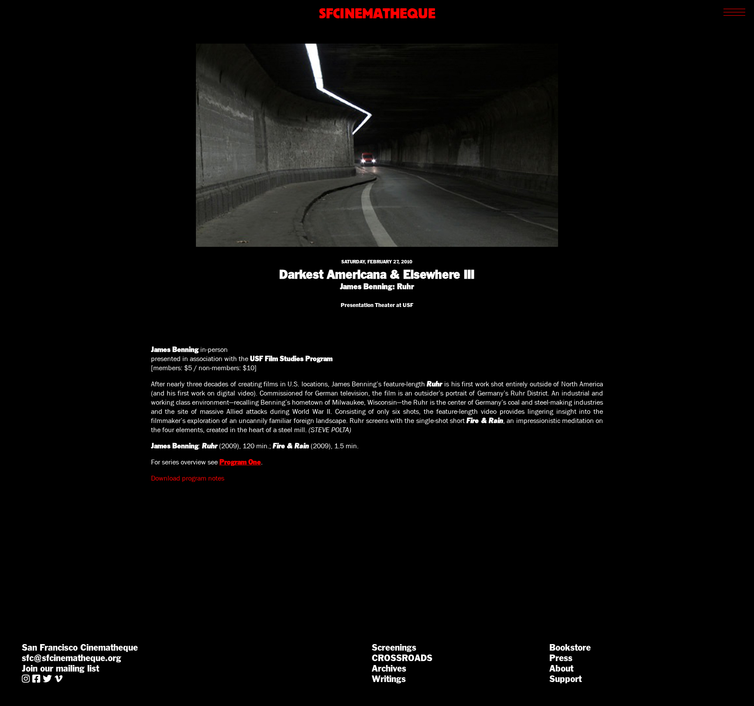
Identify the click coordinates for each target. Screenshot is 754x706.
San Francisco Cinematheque (80, 647)
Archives (389, 668)
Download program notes (187, 478)
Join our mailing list (60, 668)
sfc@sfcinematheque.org (71, 658)
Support (565, 679)
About (561, 668)
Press (560, 658)
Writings (389, 679)
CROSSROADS (402, 658)
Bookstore (570, 647)
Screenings (394, 647)
